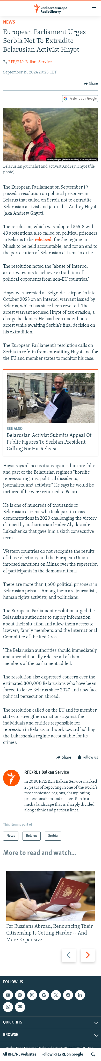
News (9, 22)
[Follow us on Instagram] (32, 995)
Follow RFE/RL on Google (62, 1054)
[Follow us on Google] (44, 995)
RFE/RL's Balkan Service (30, 62)
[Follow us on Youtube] (8, 995)
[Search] (93, 1054)
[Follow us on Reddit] (20, 995)
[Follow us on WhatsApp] (8, 1007)
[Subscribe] (20, 1007)
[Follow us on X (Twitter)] (56, 995)
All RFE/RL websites (20, 1054)
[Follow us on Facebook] (68, 995)
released (43, 240)
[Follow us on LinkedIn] (80, 995)
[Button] (91, 83)
